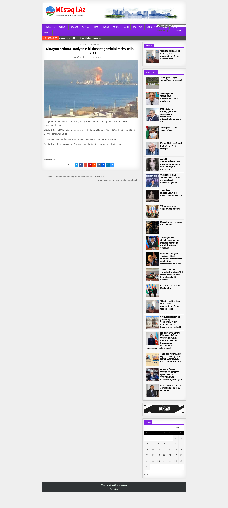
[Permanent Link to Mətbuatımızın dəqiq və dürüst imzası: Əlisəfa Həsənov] (152, 390)
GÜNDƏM (62, 27)
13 (164, 449)
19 (158, 455)
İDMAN (126, 27)
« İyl (146, 474)
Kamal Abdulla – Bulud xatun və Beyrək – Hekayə (171, 145)
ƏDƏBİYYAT (137, 27)
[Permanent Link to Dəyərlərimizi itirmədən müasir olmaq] (152, 227)
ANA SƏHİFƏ (49, 27)
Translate (177, 30)
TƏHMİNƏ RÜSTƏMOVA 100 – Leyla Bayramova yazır (171, 193)
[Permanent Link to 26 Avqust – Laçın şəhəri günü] (152, 132)
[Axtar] (158, 36)
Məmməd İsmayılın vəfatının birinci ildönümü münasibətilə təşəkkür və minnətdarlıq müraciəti (171, 258)
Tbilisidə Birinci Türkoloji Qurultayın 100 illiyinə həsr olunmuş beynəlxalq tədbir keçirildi (171, 274)
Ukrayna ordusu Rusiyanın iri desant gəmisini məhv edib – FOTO (91, 51)
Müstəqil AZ (81, 57)
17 (147, 455)
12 (158, 449)
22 (175, 455)
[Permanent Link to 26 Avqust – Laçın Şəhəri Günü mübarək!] (152, 83)
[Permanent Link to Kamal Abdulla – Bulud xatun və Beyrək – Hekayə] (152, 148)
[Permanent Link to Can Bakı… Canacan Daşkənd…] (152, 290)
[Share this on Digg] (103, 165)
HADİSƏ (105, 27)
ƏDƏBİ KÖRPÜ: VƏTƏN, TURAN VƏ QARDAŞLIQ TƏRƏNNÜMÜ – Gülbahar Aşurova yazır (171, 374)
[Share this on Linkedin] (108, 165)
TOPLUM (85, 27)
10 (147, 449)
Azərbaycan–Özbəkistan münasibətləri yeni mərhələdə (80, 38)
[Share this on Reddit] (94, 165)
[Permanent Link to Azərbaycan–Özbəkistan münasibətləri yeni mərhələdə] (152, 98)
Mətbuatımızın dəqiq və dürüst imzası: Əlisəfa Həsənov (171, 388)
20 (164, 455)
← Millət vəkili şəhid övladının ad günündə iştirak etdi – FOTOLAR (73, 177)
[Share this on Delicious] (112, 165)
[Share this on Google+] (85, 165)
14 (170, 449)
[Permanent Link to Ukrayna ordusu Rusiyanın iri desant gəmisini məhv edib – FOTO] (91, 89)
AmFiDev (114, 489)
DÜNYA (116, 27)
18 (153, 455)
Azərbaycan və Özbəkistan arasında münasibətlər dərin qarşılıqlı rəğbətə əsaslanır (170, 243)
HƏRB (95, 27)
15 (175, 449)
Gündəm (85, 44)
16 (181, 449)
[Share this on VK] (99, 165)
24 (147, 461)
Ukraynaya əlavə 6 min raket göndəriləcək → (119, 180)
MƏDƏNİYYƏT (152, 27)
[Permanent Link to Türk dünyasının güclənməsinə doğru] (152, 211)
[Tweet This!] (76, 165)
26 (158, 461)
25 (153, 461)
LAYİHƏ (47, 33)
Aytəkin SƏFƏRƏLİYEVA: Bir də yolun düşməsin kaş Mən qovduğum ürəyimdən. (171, 164)
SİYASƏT (74, 27)
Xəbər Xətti (95, 44)
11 (153, 449)
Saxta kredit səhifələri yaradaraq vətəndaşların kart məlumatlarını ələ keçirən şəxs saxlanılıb (171, 322)
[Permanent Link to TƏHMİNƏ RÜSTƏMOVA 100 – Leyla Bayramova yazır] (152, 196)
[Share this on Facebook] (81, 165)
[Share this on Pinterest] (90, 165)
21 (170, 455)
